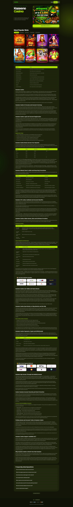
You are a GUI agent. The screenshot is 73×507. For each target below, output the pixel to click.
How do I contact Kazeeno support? (22, 488)
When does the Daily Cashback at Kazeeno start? (24, 485)
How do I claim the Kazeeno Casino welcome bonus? (25, 469)
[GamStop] (34, 502)
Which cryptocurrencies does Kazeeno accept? (24, 480)
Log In (52, 2)
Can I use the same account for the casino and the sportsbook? (26, 482)
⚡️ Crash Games (32, 32)
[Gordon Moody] (41, 502)
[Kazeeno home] (16, 2)
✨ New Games (22, 32)
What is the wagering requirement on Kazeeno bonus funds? (26, 472)
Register (55, 2)
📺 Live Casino (27, 32)
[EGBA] (38, 502)
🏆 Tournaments (38, 32)
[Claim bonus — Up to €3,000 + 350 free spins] (46, 15)
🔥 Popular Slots (16, 32)
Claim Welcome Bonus (45, 25)
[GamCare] (31, 502)
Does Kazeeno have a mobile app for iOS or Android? (25, 474)
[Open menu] (59, 2)
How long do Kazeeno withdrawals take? (23, 477)
